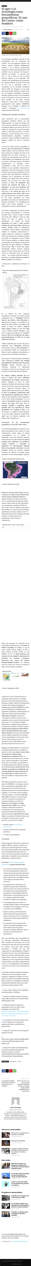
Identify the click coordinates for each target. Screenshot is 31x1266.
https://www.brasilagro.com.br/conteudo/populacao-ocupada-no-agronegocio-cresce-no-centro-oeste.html (15, 1013)
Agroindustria (13, 1061)
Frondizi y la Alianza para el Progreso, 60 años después (19, 1213)
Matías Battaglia (8, 29)
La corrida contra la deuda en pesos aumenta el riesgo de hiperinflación (20, 1175)
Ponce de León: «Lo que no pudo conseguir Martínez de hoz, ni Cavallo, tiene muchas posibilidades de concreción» (23, 1086)
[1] (11, 151)
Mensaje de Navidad (18, 1141)
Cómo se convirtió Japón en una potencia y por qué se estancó (20, 1183)
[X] (7, 33)
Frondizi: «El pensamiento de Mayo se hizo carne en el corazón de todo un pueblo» (19, 1151)
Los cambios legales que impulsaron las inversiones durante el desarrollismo (20, 1205)
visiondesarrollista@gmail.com (20, 1241)
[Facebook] (3, 33)
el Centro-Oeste (23, 108)
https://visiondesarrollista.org (15, 1109)
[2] (24, 743)
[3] (14, 784)
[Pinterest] (11, 33)
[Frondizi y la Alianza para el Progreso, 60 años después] (6, 1214)
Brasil (19, 1061)
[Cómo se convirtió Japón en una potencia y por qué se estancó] (6, 1184)
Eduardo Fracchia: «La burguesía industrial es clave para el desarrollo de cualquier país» (20, 1166)
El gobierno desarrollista (12, 1192)
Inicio (3, 3)
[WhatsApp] (14, 33)
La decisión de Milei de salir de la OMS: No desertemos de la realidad (8, 1083)
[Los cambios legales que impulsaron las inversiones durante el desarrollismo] (6, 1206)
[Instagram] (17, 1252)
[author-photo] (16, 1105)
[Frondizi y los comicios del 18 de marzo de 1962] (6, 1198)
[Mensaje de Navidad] (6, 1143)
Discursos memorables (11, 1130)
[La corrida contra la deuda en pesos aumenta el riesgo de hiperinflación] (6, 1176)
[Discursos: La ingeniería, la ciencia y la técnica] (6, 1135)
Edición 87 (8, 3)
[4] (13, 795)
